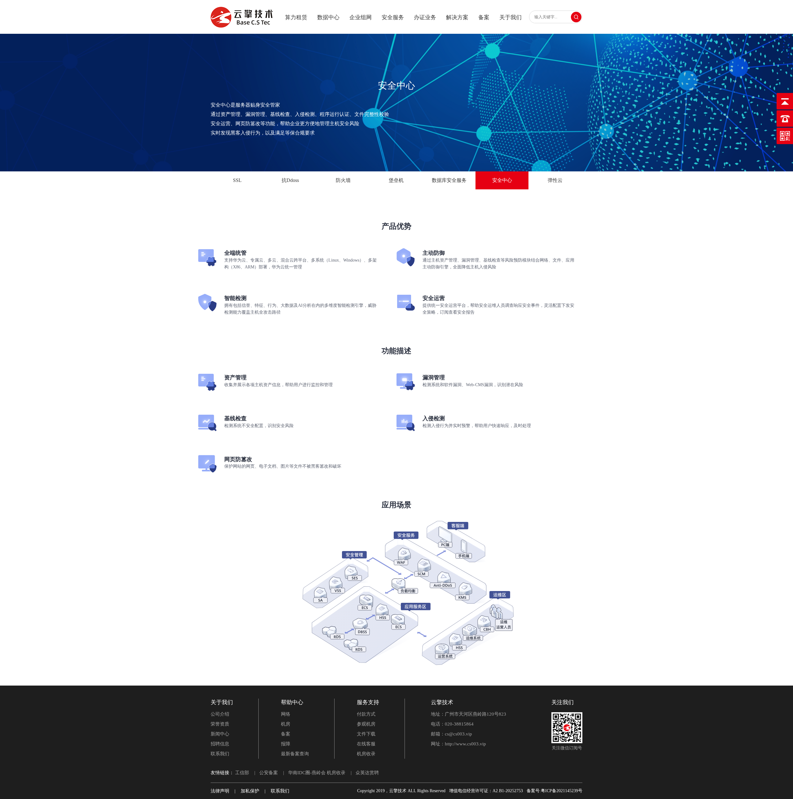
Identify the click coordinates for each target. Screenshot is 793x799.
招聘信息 (220, 743)
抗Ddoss (290, 180)
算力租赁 (296, 17)
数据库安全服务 (449, 180)
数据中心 (328, 17)
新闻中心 (220, 733)
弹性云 (555, 180)
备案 (483, 17)
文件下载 (366, 733)
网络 (285, 714)
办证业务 (425, 17)
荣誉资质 (220, 724)
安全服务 (393, 17)
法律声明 (220, 790)
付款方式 (366, 714)
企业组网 (360, 17)
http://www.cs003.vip (465, 743)
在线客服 (366, 743)
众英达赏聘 (367, 772)
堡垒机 (396, 180)
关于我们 (510, 17)
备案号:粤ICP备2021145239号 (554, 790)
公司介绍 (220, 714)
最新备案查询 (295, 753)
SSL (237, 180)
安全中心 (502, 180)
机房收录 (366, 753)
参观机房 (366, 724)
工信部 (242, 772)
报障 (285, 743)
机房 (285, 724)
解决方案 (457, 17)
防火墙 (343, 180)
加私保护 (250, 790)
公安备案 (268, 772)
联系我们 (220, 753)
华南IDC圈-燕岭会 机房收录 (316, 772)
